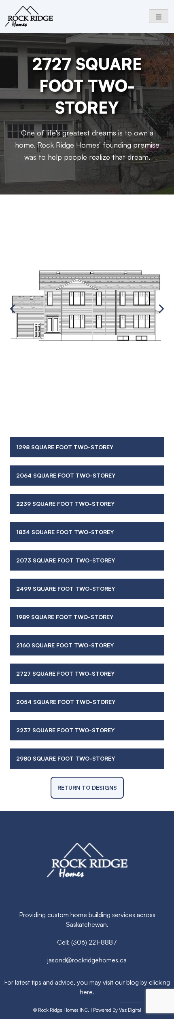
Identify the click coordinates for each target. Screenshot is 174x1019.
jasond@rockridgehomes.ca (87, 960)
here (86, 992)
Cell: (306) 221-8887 (87, 942)
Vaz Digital (130, 1010)
